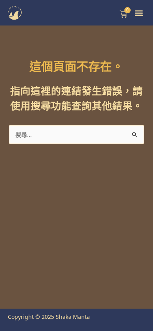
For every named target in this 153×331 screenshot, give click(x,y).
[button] (139, 12)
